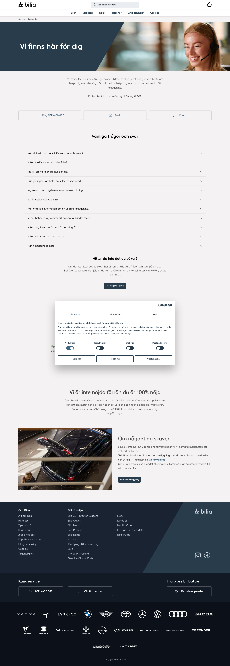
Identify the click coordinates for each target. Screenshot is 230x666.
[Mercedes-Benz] (142, 615)
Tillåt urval (115, 359)
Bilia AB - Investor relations (83, 516)
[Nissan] (102, 631)
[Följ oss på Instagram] (198, 555)
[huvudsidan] (203, 511)
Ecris (70, 549)
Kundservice (25, 530)
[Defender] (201, 631)
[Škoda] (204, 615)
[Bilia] (27, 4)
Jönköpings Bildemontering (83, 544)
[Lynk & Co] (67, 615)
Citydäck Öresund (78, 553)
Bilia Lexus (74, 525)
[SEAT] (43, 631)
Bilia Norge (74, 534)
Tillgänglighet (26, 553)
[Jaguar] (128, 647)
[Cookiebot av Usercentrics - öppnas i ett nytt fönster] (160, 306)
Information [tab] (115, 314)
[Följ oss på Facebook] (207, 555)
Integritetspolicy (27, 544)
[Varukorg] (209, 4)
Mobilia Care (124, 525)
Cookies (23, 549)
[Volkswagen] (157, 615)
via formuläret (157, 459)
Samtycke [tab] (75, 314)
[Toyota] (126, 615)
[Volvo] (26, 615)
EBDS (120, 516)
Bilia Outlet (74, 520)
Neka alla (77, 359)
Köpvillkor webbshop (30, 539)
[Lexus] (123, 631)
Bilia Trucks (123, 534)
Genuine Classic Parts (80, 558)
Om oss (21, 19)
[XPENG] (65, 631)
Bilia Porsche (75, 530)
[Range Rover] (175, 631)
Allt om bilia (25, 516)
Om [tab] (155, 314)
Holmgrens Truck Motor (130, 530)
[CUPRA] (25, 631)
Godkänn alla (153, 359)
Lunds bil (122, 520)
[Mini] (106, 615)
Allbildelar (73, 539)
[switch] (100, 348)
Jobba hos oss (26, 534)
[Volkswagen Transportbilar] (86, 631)
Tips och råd (25, 525)
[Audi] (178, 615)
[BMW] (87, 615)
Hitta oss (23, 520)
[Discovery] (102, 647)
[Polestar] (46, 615)
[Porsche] (149, 631)
